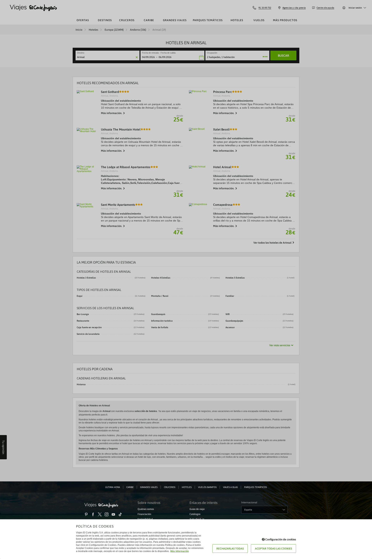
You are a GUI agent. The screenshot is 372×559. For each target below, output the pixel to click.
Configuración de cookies (280, 539)
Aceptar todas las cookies (273, 548)
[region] (186, 279)
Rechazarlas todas (230, 548)
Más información (179, 551)
